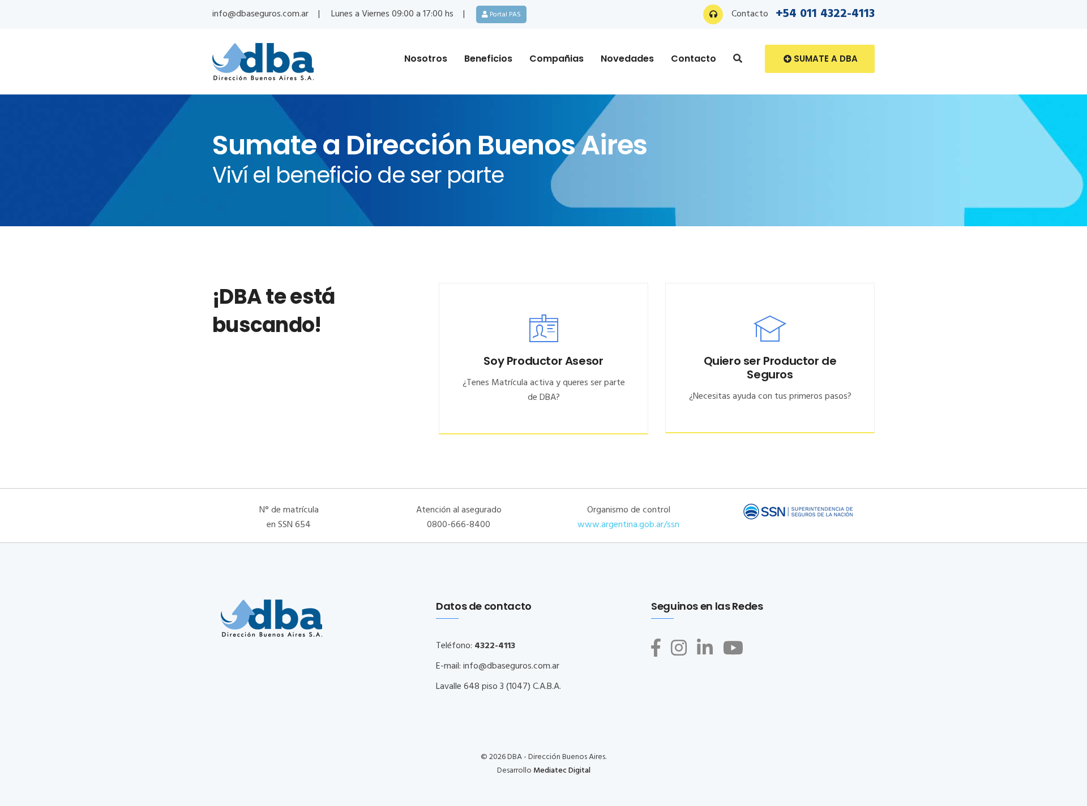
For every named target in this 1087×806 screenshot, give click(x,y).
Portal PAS (504, 14)
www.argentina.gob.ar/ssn (628, 525)
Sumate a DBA (824, 58)
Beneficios (488, 58)
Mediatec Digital (561, 770)
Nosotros (425, 58)
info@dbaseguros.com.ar (260, 14)
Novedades (627, 58)
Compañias (556, 58)
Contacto (693, 58)
